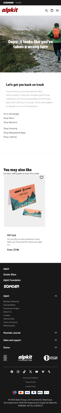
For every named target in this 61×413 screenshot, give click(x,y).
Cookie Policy (30, 386)
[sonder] (8, 3)
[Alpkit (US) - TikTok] (24, 371)
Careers (6, 315)
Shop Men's (9, 118)
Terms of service (10, 322)
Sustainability (9, 305)
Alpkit (6, 268)
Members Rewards (11, 301)
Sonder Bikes (9, 274)
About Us (7, 311)
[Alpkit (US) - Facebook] (11, 371)
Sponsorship (8, 318)
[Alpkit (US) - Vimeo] (42, 371)
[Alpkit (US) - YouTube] (36, 371)
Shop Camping (10, 128)
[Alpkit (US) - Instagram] (18, 371)
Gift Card (11, 235)
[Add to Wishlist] (41, 177)
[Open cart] (52, 10)
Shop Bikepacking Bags (15, 132)
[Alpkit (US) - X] (30, 371)
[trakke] (18, 3)
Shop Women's (10, 122)
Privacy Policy (30, 382)
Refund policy (9, 325)
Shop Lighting (10, 136)
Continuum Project (11, 308)
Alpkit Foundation (12, 280)
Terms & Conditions (30, 378)
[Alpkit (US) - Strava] (49, 371)
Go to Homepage (11, 113)
